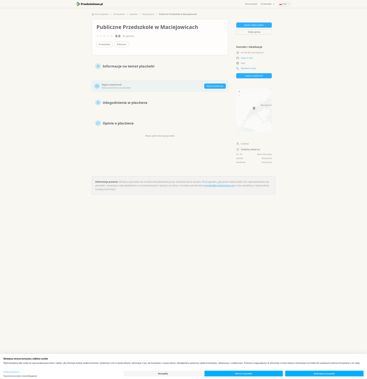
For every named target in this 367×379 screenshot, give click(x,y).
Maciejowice (148, 14)
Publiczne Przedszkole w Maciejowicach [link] (178, 14)
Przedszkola (119, 14)
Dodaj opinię (254, 32)
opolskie (133, 14)
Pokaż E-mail (247, 58)
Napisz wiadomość (254, 75)
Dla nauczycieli (251, 4)
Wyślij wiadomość (215, 86)
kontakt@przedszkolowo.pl (219, 185)
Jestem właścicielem (254, 25)
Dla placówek (266, 4)
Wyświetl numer (248, 68)
